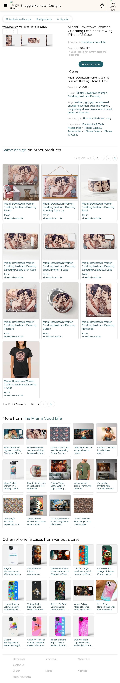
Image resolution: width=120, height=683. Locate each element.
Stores (48, 670)
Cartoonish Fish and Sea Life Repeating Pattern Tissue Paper (60, 451)
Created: (72, 87)
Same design (14, 150)
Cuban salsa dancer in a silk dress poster (106, 450)
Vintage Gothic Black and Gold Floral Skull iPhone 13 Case (36, 608)
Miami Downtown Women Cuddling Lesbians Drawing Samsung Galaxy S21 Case (98, 266)
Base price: (74, 48)
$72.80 (46, 274)
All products (45, 19)
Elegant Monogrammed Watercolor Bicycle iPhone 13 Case (12, 644)
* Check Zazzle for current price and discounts (88, 53)
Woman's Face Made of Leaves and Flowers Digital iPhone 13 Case (83, 608)
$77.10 (46, 215)
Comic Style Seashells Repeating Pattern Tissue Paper (12, 522)
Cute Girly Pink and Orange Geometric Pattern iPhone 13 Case (36, 644)
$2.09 (6, 333)
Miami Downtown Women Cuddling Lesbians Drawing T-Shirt (20, 384)
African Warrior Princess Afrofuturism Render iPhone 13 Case (35, 574)
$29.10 (85, 215)
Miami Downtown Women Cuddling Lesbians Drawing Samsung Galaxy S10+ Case (20, 266)
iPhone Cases (92, 131)
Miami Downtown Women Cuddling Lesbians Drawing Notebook (98, 325)
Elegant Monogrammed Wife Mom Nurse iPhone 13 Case (12, 572)
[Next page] (115, 158)
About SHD (84, 658)
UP (102, 7)
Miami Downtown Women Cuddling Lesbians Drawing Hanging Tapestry (59, 207)
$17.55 (85, 333)
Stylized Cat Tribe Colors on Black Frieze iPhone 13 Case (59, 608)
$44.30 (85, 274)
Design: (72, 92)
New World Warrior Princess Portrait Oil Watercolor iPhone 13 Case (60, 572)
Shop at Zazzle (92, 64)
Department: (75, 124)
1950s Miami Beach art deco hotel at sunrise (83, 450)
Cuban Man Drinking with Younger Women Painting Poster (105, 487)
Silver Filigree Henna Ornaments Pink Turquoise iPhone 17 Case (106, 608)
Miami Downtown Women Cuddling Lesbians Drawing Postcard (20, 325)
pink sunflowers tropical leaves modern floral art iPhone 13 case (58, 644)
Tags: (71, 102)
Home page (19, 658)
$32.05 (7, 392)
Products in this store (20, 19)
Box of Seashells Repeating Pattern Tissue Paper (82, 521)
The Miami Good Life (93, 42)
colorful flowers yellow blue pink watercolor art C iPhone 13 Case (11, 608)
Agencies (82, 670)
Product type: (75, 118)
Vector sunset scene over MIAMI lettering (82, 486)
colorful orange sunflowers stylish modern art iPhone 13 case (83, 572)
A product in (74, 42)
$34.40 (7, 215)
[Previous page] (108, 158)
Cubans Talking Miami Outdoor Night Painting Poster (58, 487)
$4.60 (45, 333)
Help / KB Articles (22, 676)
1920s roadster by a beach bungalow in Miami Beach (60, 521)
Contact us (18, 664)
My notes (65, 19)
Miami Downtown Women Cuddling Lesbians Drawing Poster (20, 207)
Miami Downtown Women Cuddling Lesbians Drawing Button (59, 325)
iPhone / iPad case (94, 118)
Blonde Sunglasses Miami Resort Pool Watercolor (36, 486)
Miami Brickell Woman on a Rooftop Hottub (11, 486)
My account (51, 658)
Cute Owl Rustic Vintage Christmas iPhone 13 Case (105, 571)
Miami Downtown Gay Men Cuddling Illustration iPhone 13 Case (12, 451)
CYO (108, 118)
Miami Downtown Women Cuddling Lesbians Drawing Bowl (98, 207)
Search (16, 670)
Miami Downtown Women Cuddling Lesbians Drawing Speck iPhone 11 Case (59, 266)
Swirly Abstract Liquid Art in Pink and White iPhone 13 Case (82, 644)
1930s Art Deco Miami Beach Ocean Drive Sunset (36, 521)
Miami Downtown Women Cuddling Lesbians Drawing (87, 94)
